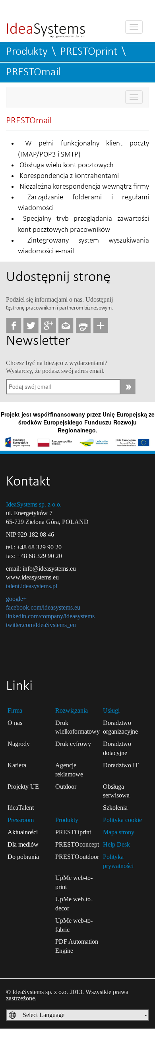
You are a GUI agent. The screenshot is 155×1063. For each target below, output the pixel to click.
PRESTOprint (89, 51)
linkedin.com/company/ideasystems (50, 616)
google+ (16, 598)
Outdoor (65, 786)
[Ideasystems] (46, 25)
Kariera (17, 765)
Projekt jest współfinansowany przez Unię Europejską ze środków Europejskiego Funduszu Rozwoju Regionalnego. (78, 422)
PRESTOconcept (77, 844)
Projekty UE (23, 786)
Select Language (43, 1014)
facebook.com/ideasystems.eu (43, 607)
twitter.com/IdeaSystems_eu (41, 624)
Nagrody (19, 743)
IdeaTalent (21, 807)
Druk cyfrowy (73, 743)
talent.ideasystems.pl (31, 586)
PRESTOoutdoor (77, 856)
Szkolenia (115, 807)
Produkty (27, 51)
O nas (15, 722)
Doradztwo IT (121, 765)
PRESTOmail (33, 72)
